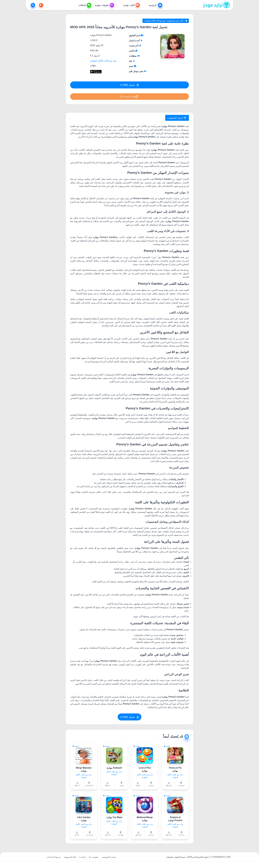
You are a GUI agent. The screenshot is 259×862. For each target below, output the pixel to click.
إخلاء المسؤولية (70, 857)
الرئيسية (153, 5)
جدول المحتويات (175, 117)
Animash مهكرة (114, 768)
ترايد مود (32, 857)
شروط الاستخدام (54, 857)
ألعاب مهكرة (128, 5)
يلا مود (41, 857)
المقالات (82, 5)
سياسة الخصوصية (109, 857)
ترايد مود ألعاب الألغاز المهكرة (155, 21)
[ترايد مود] (216, 5)
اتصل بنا (82, 857)
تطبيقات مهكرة (102, 5)
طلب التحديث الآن (128, 96)
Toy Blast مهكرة (114, 817)
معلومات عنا (94, 857)
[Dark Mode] (40, 5)
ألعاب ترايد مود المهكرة (175, 21)
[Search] (32, 5)
